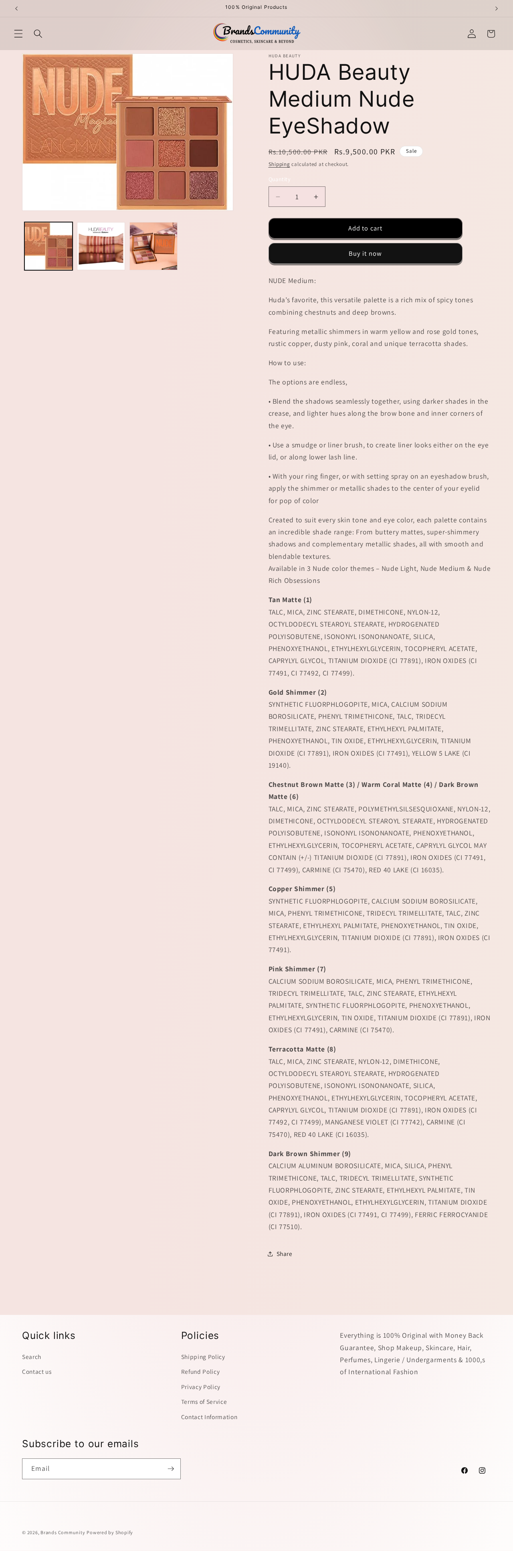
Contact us (37, 1371)
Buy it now (365, 253)
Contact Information (209, 1417)
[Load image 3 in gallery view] (153, 246)
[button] (18, 33)
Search (31, 1357)
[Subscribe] (170, 1468)
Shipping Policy (203, 1357)
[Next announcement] (496, 8)
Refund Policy (200, 1371)
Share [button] (285, 1254)
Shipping (279, 164)
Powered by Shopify (110, 1532)
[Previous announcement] (16, 8)
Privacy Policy (200, 1387)
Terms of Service (204, 1401)
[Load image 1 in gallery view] (48, 246)
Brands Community (62, 1532)
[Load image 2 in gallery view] (101, 246)
